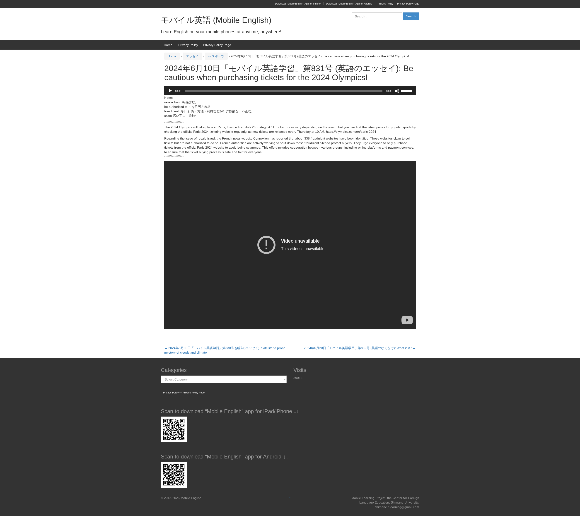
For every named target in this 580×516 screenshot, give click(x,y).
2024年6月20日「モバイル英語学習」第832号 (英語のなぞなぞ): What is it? (360, 348)
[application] (290, 90)
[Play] (170, 91)
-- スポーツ (216, 56)
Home (168, 45)
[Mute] (397, 91)
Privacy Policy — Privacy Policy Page (398, 3)
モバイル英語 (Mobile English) (216, 20)
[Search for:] (377, 16)
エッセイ (192, 56)
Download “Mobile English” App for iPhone (298, 3)
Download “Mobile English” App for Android (349, 3)
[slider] (407, 90)
